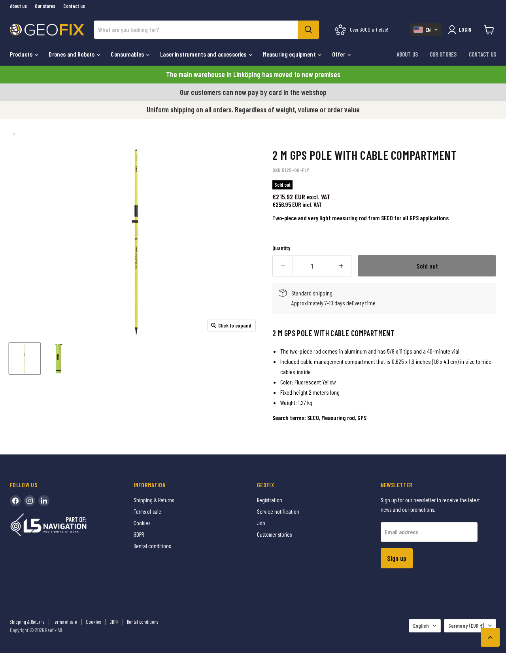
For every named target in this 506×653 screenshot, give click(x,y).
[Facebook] (15, 500)
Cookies (142, 522)
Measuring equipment (290, 54)
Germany (466, 625)
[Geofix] (65, 537)
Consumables (128, 54)
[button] (426, 29)
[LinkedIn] (43, 500)
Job (261, 522)
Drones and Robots (72, 54)
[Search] (308, 30)
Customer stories (274, 534)
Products (22, 54)
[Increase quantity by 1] (341, 266)
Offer (339, 54)
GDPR (139, 534)
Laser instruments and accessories (203, 54)
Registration (269, 499)
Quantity (281, 248)
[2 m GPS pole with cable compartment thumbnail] (24, 358)
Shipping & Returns (154, 499)
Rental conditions (152, 545)
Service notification (278, 511)
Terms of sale (147, 511)
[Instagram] (29, 500)
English (421, 625)
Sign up (396, 558)
